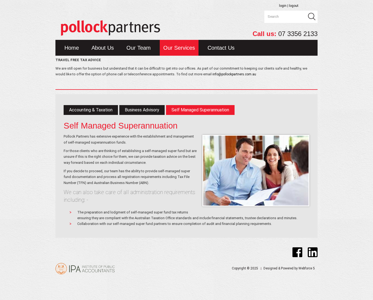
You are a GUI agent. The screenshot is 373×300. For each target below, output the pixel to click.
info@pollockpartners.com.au (234, 74)
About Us (102, 48)
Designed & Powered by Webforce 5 (289, 268)
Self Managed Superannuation (200, 109)
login (282, 6)
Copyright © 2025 (245, 268)
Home (71, 48)
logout (293, 6)
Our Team (138, 48)
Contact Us (221, 48)
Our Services (179, 48)
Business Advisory (142, 109)
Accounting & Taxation (91, 109)
